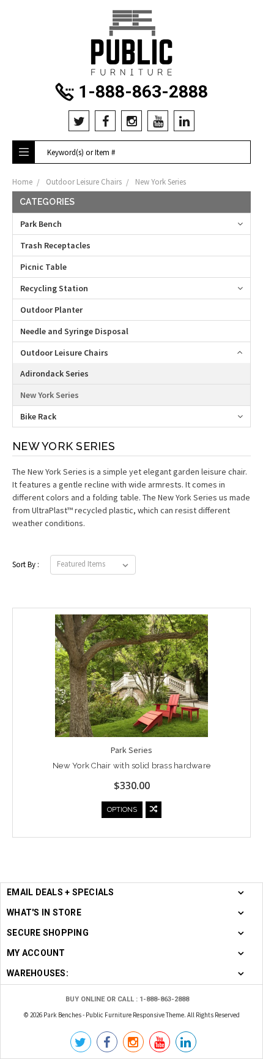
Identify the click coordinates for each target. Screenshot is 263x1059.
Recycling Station (54, 288)
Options (122, 810)
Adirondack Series (54, 373)
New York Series (160, 182)
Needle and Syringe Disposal (74, 331)
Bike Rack (38, 416)
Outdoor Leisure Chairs (84, 182)
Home (22, 182)
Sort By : (25, 564)
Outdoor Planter (51, 309)
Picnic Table (43, 266)
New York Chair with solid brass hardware (131, 765)
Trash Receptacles (55, 245)
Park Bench (41, 223)
